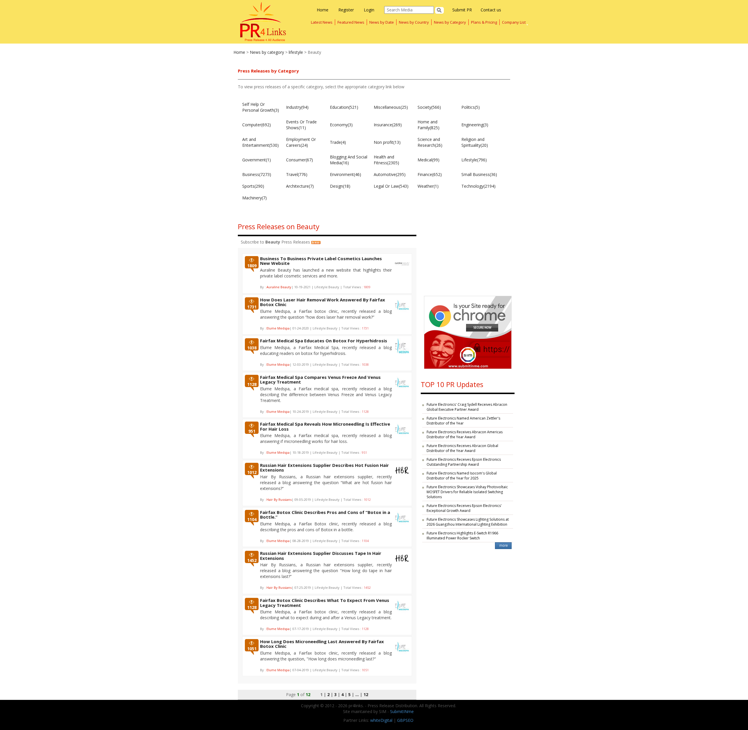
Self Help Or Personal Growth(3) (260, 107)
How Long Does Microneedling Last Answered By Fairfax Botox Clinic (322, 643)
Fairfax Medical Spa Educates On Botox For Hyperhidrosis (323, 341)
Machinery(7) (254, 198)
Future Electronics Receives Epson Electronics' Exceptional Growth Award (464, 508)
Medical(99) (428, 160)
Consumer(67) (299, 160)
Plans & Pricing (484, 22)
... (357, 694)
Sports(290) (253, 186)
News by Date (381, 22)
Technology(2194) (478, 186)
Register (346, 10)
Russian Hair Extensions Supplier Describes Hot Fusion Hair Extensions (324, 467)
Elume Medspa (278, 328)
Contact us (491, 10)
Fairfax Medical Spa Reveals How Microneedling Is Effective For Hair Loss (325, 426)
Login (369, 10)
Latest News (322, 22)
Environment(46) (345, 174)
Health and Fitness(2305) (386, 159)
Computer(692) (256, 124)
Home (322, 10)
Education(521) (344, 107)
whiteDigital (381, 720)
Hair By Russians (279, 499)
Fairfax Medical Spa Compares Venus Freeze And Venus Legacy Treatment (320, 379)
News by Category (450, 22)
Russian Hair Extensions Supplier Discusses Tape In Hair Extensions (320, 555)
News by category (267, 52)
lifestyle (296, 52)
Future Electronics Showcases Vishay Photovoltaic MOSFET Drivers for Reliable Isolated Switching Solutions (467, 491)
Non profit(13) (387, 142)
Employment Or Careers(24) (301, 142)
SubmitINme (402, 711)
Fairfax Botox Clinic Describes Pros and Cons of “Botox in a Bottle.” (325, 514)
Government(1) (256, 160)
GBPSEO (405, 720)
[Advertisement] (468, 253)
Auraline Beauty (278, 287)
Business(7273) (256, 174)
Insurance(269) (388, 124)
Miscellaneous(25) (391, 107)
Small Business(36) (479, 174)
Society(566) (429, 107)
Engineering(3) (474, 124)
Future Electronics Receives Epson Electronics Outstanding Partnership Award (464, 462)
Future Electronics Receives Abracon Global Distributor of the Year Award (462, 448)
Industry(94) (297, 107)
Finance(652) (430, 174)
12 (365, 694)
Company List (514, 22)
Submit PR (462, 10)
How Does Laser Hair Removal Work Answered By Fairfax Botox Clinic (322, 302)
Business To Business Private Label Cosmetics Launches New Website (321, 261)
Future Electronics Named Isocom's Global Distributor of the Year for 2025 (462, 476)
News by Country (414, 22)
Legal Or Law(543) (391, 186)
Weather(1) (428, 186)
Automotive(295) (390, 174)
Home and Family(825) (428, 124)
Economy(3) (341, 124)
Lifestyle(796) (474, 160)
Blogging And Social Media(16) (348, 159)
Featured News (350, 22)
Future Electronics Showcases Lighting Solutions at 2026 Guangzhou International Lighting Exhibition (468, 522)
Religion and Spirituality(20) (474, 142)
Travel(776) (296, 174)
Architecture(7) (300, 186)
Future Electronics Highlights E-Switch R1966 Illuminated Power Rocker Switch (462, 536)
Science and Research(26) (430, 142)
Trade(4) (338, 142)
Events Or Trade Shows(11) (301, 124)
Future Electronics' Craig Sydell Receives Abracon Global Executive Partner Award (467, 407)
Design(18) (340, 186)
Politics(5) (470, 107)
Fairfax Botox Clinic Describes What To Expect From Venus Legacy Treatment (324, 602)
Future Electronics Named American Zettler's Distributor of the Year (463, 421)
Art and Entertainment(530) (260, 142)
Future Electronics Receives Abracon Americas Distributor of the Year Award (465, 434)
